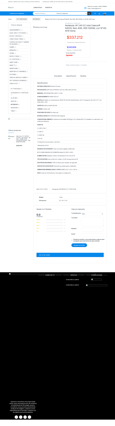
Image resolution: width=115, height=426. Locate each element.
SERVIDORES (15, 107)
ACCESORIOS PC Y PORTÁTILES (19, 93)
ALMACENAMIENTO (16, 30)
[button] (73, 283)
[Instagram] (20, 417)
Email (73, 234)
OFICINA (13, 53)
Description (58, 76)
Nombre (74, 228)
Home (9, 19)
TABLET (14, 111)
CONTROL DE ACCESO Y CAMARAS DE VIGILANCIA (19, 43)
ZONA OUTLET (38, 7)
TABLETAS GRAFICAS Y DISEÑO (19, 77)
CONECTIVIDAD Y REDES (17, 39)
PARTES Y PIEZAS (16, 56)
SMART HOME (14, 62)
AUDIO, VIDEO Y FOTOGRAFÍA (19, 33)
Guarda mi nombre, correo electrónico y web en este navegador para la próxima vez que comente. (88, 240)
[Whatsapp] (25, 417)
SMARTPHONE (15, 68)
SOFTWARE (13, 74)
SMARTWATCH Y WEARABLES (19, 71)
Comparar (84, 65)
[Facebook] (16, 417)
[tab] (58, 76)
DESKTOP (14, 101)
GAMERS (13, 47)
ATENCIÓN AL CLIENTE (72, 279)
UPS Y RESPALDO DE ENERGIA (19, 80)
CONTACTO (48, 7)
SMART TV (13, 65)
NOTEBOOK (36, 19)
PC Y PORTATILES (22, 19)
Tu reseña (74, 217)
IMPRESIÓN (14, 50)
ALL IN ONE (14, 98)
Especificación (71, 76)
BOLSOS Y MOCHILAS (17, 36)
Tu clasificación (76, 213)
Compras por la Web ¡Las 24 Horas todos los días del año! (57, 1)
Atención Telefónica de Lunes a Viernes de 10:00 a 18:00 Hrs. (24, 1)
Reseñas (83, 76)
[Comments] (29, 417)
